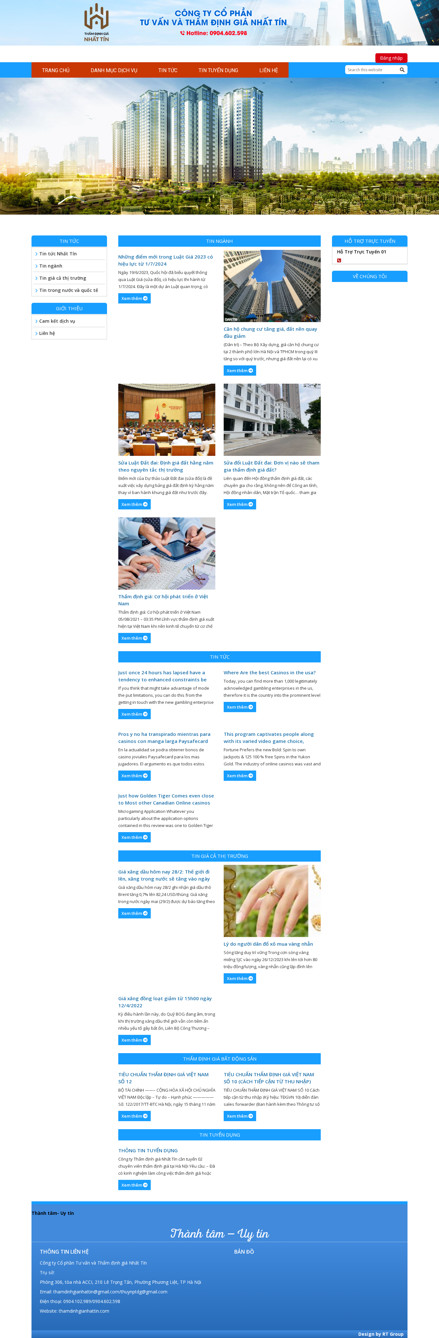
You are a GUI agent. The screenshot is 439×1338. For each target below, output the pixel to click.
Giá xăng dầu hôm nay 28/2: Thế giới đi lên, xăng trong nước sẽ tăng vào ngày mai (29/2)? (164, 875)
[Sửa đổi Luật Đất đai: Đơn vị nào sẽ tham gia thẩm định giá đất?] (272, 420)
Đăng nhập (391, 58)
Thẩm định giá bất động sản (219, 1058)
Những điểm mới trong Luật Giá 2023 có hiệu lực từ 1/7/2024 (165, 260)
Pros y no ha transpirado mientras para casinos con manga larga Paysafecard (164, 737)
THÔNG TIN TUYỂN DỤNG (148, 1150)
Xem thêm (132, 298)
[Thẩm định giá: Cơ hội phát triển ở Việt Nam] (166, 553)
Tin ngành (219, 241)
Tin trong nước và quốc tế (68, 290)
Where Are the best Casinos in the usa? (270, 672)
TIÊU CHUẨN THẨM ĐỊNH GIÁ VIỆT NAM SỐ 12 (163, 1078)
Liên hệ (47, 333)
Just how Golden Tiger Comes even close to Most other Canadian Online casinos (166, 799)
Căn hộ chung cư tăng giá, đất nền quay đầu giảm (270, 332)
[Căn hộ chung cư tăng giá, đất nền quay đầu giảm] (272, 286)
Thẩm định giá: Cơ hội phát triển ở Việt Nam (163, 600)
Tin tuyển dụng (219, 1134)
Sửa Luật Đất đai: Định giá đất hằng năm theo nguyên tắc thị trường (165, 466)
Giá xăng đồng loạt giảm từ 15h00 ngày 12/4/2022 (165, 1002)
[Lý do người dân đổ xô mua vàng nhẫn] (272, 901)
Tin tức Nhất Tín (58, 254)
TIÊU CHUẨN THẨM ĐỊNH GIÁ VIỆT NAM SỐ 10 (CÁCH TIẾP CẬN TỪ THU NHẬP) (269, 1078)
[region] (219, 152)
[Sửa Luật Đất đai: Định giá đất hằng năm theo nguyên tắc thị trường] (166, 420)
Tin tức (219, 656)
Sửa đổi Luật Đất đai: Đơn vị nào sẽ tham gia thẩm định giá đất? (271, 466)
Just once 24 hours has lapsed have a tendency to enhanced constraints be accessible (162, 676)
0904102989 (365, 259)
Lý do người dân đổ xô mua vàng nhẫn (268, 944)
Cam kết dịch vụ (57, 321)
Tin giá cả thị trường (219, 856)
